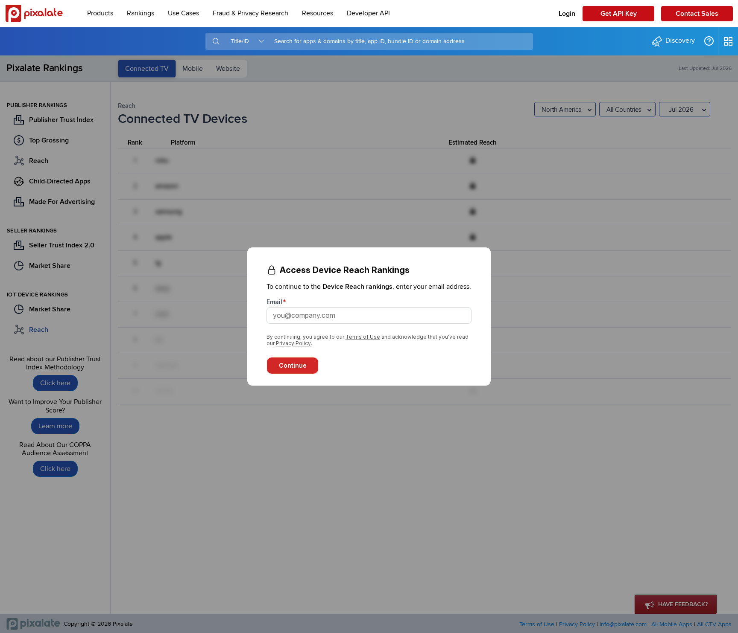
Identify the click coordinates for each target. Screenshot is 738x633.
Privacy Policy (293, 343)
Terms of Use (363, 337)
